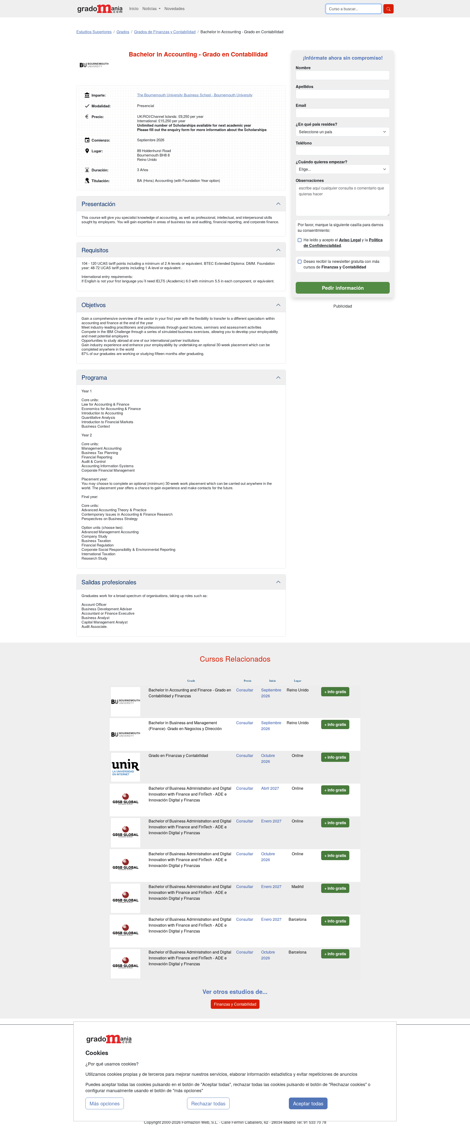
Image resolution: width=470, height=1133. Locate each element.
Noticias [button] (150, 8)
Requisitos (95, 249)
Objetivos (94, 304)
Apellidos (304, 86)
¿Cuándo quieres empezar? (321, 162)
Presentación (98, 203)
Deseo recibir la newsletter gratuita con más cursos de (341, 264)
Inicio (134, 8)
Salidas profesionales (109, 582)
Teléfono (304, 143)
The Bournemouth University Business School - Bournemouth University (195, 94)
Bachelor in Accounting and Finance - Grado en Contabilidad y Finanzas (190, 693)
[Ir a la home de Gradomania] (99, 8)
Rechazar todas (208, 1103)
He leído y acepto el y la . (343, 242)
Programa (94, 377)
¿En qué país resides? (316, 124)
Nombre (303, 67)
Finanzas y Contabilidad (235, 1004)
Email (301, 105)
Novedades (174, 8)
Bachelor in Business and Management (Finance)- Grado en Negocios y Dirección (185, 725)
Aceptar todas (308, 1103)
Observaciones (310, 180)
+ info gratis (335, 691)
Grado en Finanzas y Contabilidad (178, 755)
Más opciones (105, 1103)
